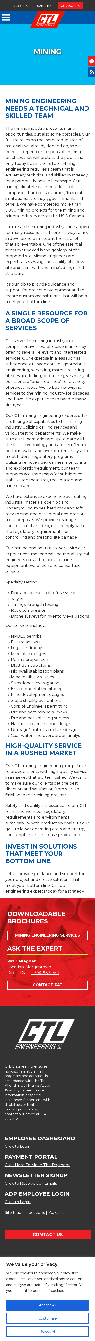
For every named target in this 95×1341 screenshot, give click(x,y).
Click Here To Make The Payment (37, 1165)
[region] (47, 1299)
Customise (47, 1318)
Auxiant (56, 1212)
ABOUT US (20, 6)
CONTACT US (70, 6)
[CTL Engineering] (47, 20)
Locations (36, 1212)
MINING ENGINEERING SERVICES (47, 935)
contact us (48, 1234)
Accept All (47, 1305)
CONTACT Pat (48, 985)
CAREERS (44, 6)
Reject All (47, 1331)
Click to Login (18, 1146)
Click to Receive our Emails (31, 1183)
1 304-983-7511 (45, 973)
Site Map (13, 1212)
